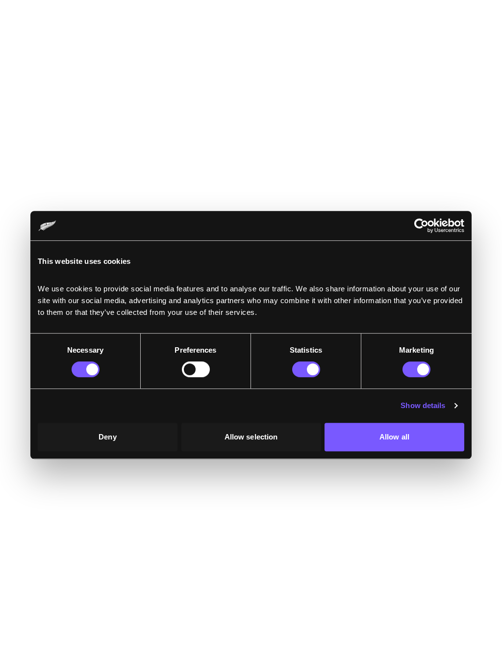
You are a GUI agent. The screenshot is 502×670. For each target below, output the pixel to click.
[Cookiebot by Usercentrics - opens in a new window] (421, 225)
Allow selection (251, 437)
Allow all (394, 437)
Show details (423, 405)
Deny (107, 437)
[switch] (196, 369)
